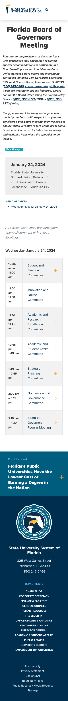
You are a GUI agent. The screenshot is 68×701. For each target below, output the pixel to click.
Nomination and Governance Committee (42, 398)
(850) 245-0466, (13, 86)
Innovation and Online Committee (42, 295)
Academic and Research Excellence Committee (42, 322)
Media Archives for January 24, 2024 (34, 206)
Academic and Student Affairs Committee (42, 349)
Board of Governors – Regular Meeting (42, 422)
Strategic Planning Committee (42, 373)
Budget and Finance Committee (42, 270)
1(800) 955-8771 (24, 99)
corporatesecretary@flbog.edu (45, 86)
